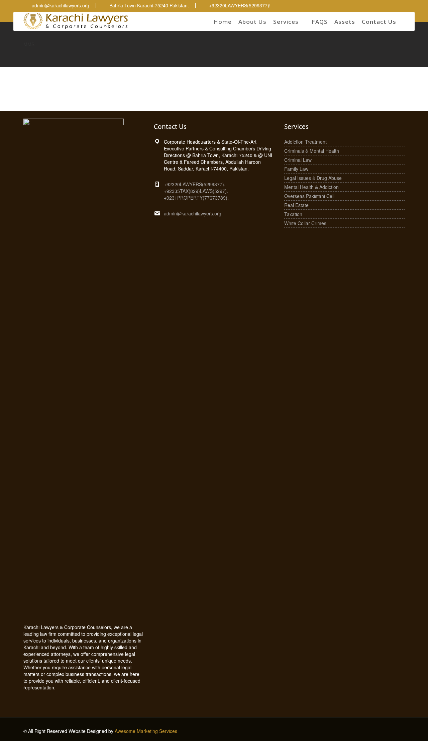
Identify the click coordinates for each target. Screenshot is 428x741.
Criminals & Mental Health (311, 150)
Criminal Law (298, 159)
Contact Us (379, 21)
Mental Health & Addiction (311, 187)
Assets (344, 21)
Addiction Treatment (305, 141)
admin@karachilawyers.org (192, 213)
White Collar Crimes (305, 223)
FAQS (320, 21)
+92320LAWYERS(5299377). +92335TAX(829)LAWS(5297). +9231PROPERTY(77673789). (196, 191)
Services (286, 21)
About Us (252, 21)
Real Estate (296, 205)
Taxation (293, 214)
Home (222, 21)
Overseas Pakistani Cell (309, 196)
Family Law (296, 168)
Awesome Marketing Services (146, 731)
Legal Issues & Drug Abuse (313, 178)
